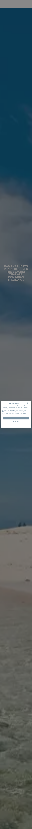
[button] (16, 425)
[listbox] (27, 403)
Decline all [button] (16, 421)
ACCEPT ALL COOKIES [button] (16, 418)
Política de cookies (6, 414)
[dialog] (16, 414)
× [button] (29, 403)
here (11, 413)
